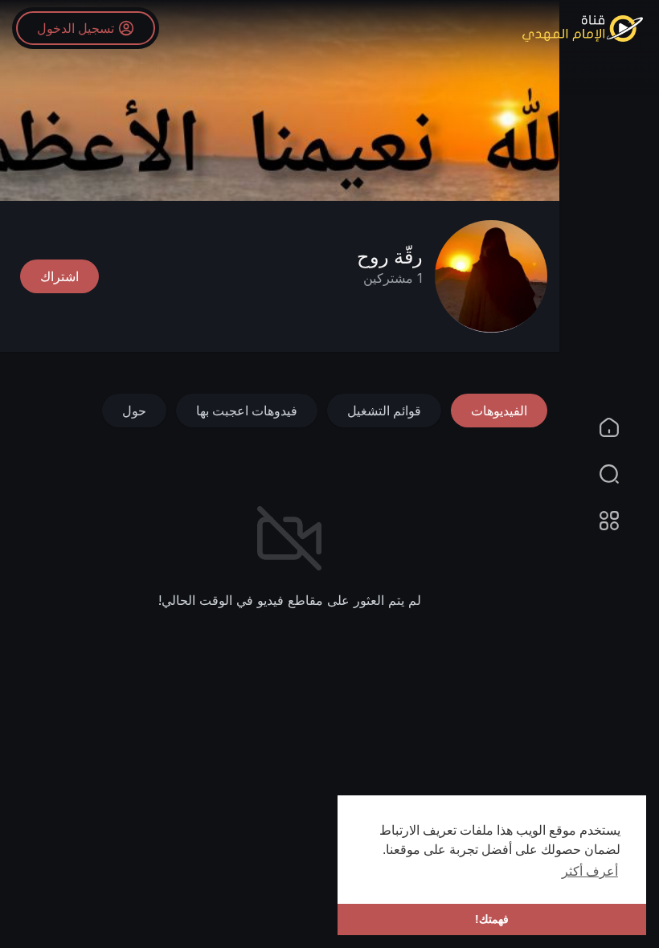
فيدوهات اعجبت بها (246, 410)
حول (134, 410)
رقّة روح (390, 256)
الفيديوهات (499, 410)
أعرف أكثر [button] (590, 871)
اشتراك (59, 276)
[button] (619, 474)
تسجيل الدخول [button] (75, 28)
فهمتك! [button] (492, 919)
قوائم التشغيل (384, 410)
